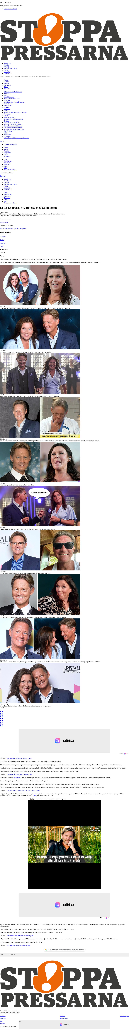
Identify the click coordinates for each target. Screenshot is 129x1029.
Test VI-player (8, 131)
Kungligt (6, 67)
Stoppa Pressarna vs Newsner (12, 124)
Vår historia (7, 134)
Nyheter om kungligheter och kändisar (15, 112)
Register (6, 121)
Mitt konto (7, 109)
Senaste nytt (7, 63)
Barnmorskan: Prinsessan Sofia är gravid (19, 758)
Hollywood (7, 85)
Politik (6, 70)
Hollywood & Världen (10, 68)
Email (1, 246)
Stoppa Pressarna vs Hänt (11, 122)
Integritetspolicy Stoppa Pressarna (14, 102)
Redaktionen (2, 1016)
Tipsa (2, 76)
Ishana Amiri (4, 222)
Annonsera (17, 76)
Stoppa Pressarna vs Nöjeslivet (13, 126)
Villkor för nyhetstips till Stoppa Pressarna (16, 138)
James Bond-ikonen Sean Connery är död (19, 774)
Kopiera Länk (4, 249)
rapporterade (17, 777)
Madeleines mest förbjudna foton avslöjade (20, 936)
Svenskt (6, 65)
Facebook (3, 236)
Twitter (2, 240)
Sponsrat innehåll (64, 1018)
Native (6, 110)
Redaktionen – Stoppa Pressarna (13, 119)
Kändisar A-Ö (8, 73)
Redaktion (25, 76)
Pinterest (2, 243)
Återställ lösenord (9, 97)
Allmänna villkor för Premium (13, 92)
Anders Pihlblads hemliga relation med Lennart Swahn (23, 790)
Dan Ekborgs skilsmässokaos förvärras (18, 945)
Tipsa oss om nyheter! (10, 9)
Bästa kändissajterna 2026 (11, 98)
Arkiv (35, 76)
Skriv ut (2, 253)
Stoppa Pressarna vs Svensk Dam (14, 129)
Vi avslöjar (7, 72)
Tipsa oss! (3, 176)
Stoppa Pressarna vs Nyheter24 (13, 127)
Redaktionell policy (45, 76)
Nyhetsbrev (7, 114)
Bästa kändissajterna (124, 1016)
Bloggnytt (7, 100)
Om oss (31, 76)
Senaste (6, 80)
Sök (1, 141)
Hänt (35, 795)
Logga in (6, 107)
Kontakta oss (9, 76)
